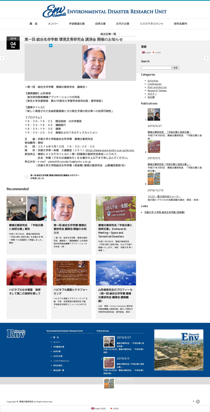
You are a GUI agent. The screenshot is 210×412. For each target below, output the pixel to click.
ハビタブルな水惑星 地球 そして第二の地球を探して (26, 291)
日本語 (158, 53)
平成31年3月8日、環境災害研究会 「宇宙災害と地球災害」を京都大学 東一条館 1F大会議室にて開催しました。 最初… (26, 238)
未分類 (151, 97)
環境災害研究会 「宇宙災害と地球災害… (169, 132)
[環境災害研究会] (104, 17)
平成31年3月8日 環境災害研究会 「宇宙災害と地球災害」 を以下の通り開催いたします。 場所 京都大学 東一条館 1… (115, 246)
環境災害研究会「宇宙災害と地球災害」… (169, 164)
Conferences (154, 84)
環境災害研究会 (26, 401)
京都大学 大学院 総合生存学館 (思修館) (164, 212)
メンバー (53, 23)
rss (198, 402)
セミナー (152, 93)
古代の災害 (122, 23)
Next (206, 58)
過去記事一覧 (108, 34)
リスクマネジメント (151, 23)
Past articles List (157, 87)
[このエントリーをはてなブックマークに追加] (50, 46)
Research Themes (157, 90)
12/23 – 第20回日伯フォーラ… (164, 196)
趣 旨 (33, 23)
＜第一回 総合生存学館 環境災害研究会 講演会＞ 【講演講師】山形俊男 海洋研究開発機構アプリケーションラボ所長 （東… (72, 242)
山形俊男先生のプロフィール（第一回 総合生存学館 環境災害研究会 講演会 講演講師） (115, 295)
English (148, 53)
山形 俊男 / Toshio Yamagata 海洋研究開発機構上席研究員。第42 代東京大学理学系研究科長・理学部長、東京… (115, 309)
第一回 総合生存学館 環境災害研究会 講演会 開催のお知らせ (70, 228)
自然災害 (100, 23)
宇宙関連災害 (77, 23)
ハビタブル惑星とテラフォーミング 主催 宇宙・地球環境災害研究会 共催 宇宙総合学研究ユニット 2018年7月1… (71, 303)
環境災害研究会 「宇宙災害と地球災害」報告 (26, 227)
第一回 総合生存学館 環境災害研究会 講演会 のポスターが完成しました (55, 177)
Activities (153, 80)
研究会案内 (180, 23)
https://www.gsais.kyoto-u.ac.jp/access (110, 150)
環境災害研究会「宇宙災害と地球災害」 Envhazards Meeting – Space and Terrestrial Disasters (115, 230)
